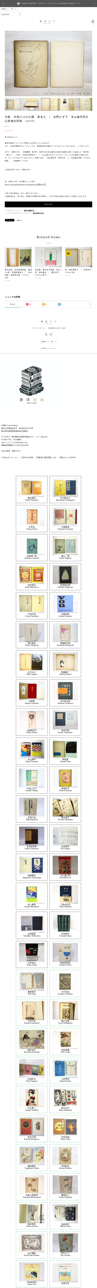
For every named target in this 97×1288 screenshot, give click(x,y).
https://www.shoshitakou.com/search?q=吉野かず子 (25, 184)
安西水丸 (65, 1283)
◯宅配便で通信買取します (46, 457)
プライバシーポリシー (39, 328)
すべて (12, 304)
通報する (19, 220)
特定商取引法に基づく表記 (56, 328)
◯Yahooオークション (9, 457)
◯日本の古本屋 (27, 457)
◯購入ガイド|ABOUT (67, 457)
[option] (48, 63)
